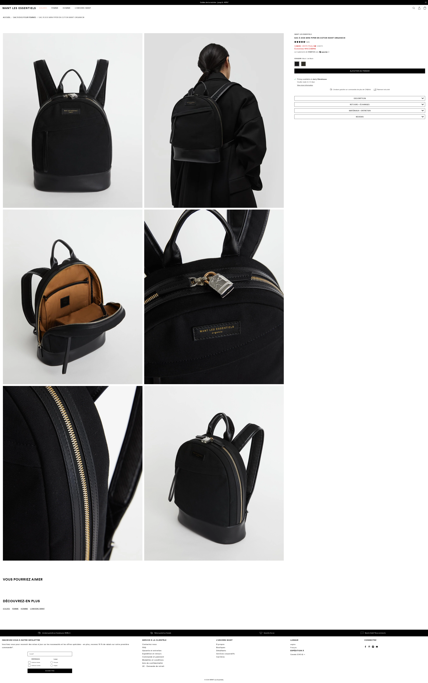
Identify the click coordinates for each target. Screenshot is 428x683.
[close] (426, 2)
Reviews (360, 117)
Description (360, 98)
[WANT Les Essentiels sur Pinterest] (369, 647)
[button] (300, 42)
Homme (66, 8)
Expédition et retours (152, 654)
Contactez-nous (149, 644)
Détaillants (221, 651)
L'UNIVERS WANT (83, 8)
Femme (54, 8)
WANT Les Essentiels (303, 34)
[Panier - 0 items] (425, 8)
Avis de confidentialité (152, 663)
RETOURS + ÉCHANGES (360, 104)
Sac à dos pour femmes (24, 17)
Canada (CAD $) (297, 654)
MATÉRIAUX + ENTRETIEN (360, 111)
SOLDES (43, 8)
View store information (305, 85)
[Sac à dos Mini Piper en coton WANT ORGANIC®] (72, 120)
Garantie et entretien (152, 651)
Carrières (220, 657)
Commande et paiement (153, 657)
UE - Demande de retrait (153, 666)
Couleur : (303, 58)
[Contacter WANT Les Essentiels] (377, 647)
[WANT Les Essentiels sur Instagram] (373, 647)
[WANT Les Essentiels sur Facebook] (366, 647)
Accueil (7, 17)
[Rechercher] (414, 8)
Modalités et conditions (153, 660)
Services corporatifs (225, 654)
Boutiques (220, 647)
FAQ (144, 647)
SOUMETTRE (50, 671)
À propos (220, 644)
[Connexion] (419, 8)
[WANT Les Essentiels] (19, 8)
